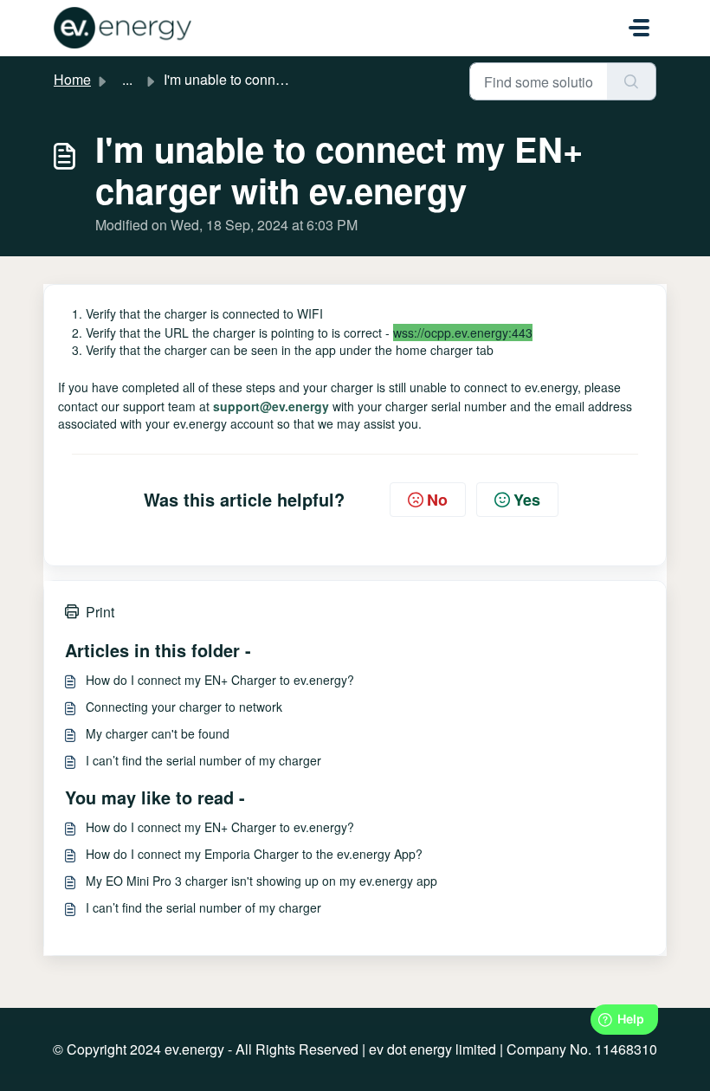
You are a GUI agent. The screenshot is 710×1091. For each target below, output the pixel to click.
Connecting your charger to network (184, 706)
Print (100, 612)
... (127, 79)
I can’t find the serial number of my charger (203, 760)
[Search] (631, 81)
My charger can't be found (157, 733)
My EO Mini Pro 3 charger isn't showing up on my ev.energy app (261, 880)
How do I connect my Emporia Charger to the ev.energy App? (254, 853)
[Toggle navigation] (639, 27)
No (437, 499)
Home (72, 79)
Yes (526, 499)
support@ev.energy (271, 406)
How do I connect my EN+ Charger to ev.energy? (220, 679)
